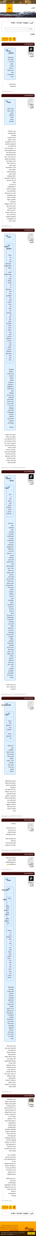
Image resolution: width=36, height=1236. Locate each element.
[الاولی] (14, 39)
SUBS (13, 23)
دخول (9, 8)
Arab (1, 2)
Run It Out (15, 1231)
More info (15, 1234)
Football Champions (12, 1227)
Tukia (32, 829)
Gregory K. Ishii (31, 54)
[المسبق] (10, 39)
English (25, 23)
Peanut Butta (32, 105)
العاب (33, 8)
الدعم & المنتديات (29, 12)
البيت (31, 23)
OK (31, 1233)
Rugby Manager (6, 1225)
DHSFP (32, 1105)
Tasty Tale (3, 1229)
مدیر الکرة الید (14, 1229)
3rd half (19, 23)
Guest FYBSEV (31, 864)
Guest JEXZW (32, 240)
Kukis (32, 707)
